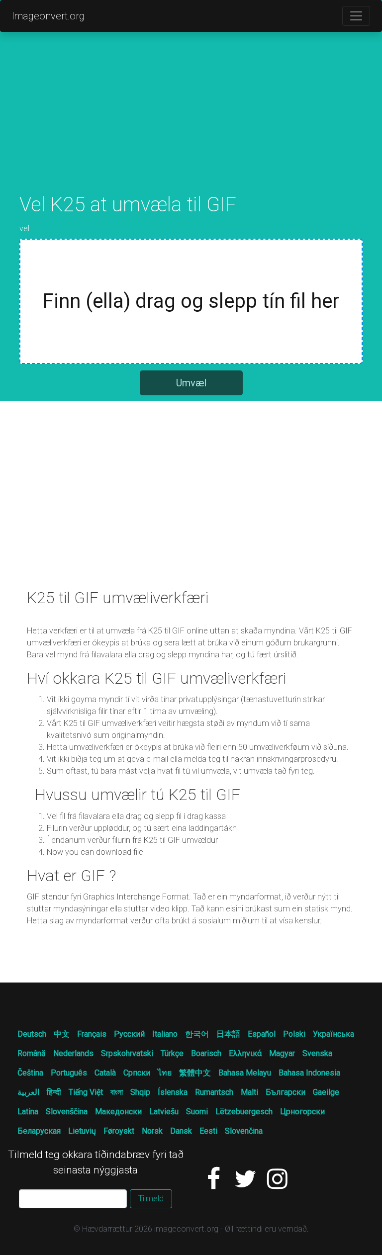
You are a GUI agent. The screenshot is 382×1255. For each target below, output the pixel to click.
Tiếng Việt (86, 1092)
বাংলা (116, 1092)
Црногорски (302, 1111)
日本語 (228, 1034)
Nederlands (73, 1053)
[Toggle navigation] (356, 16)
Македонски (118, 1111)
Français (91, 1034)
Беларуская (39, 1131)
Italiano (165, 1034)
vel (24, 228)
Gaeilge (326, 1092)
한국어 (197, 1034)
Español (262, 1034)
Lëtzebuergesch (244, 1111)
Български (285, 1092)
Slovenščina (67, 1111)
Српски (136, 1072)
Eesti (208, 1131)
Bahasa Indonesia (309, 1072)
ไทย (165, 1072)
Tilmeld (151, 1198)
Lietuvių (82, 1131)
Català (105, 1072)
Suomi (197, 1111)
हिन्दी (54, 1092)
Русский (129, 1034)
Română (31, 1053)
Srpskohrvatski (127, 1053)
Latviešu (164, 1111)
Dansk (181, 1131)
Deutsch (31, 1034)
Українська (333, 1034)
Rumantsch (214, 1092)
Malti (249, 1092)
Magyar (282, 1053)
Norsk (152, 1131)
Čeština (30, 1072)
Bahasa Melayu (244, 1072)
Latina (27, 1111)
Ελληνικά (245, 1053)
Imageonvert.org (48, 16)
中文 (62, 1034)
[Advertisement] (191, 123)
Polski (294, 1034)
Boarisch (206, 1053)
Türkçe (172, 1053)
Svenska (317, 1053)
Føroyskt (118, 1131)
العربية (28, 1092)
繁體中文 (195, 1072)
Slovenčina (244, 1131)
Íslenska (173, 1092)
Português (69, 1072)
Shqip (140, 1092)
